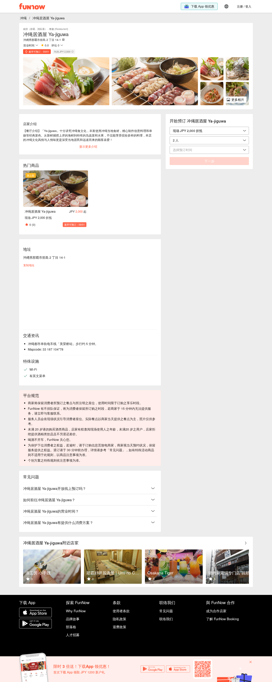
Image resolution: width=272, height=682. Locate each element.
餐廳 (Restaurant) (58, 28)
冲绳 (23, 17)
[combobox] (209, 140)
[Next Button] (246, 543)
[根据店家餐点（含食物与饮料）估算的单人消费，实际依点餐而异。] (72, 51)
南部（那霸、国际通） (35, 28)
